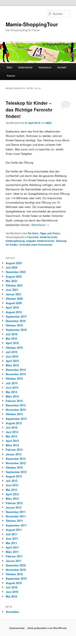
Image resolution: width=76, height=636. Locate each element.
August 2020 (14, 303)
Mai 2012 (11, 490)
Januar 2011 (13, 561)
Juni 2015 (12, 356)
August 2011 (14, 530)
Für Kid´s (33, 233)
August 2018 (14, 312)
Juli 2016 (11, 334)
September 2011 (16, 525)
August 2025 (14, 263)
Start (9, 67)
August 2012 (14, 476)
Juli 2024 (11, 267)
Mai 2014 (11, 392)
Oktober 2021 (14, 285)
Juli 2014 (11, 383)
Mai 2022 (11, 281)
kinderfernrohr (48, 237)
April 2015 (12, 361)
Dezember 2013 (16, 405)
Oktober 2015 (14, 348)
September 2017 (16, 316)
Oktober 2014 (14, 378)
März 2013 (12, 445)
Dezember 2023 (16, 272)
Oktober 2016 (14, 325)
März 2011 (12, 552)
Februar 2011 (14, 556)
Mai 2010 (11, 596)
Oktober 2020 (14, 299)
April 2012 (12, 494)
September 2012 (16, 472)
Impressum (45, 67)
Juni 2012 (12, 485)
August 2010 (14, 583)
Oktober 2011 (14, 521)
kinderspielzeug (15, 241)
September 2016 (16, 330)
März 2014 (12, 396)
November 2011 (16, 516)
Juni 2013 (12, 432)
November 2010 (16, 570)
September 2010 (16, 578)
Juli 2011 (11, 534)
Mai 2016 (11, 339)
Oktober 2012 (14, 467)
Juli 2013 (11, 427)
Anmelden (12, 612)
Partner (11, 75)
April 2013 (12, 441)
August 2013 (14, 423)
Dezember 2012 (16, 459)
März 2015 (12, 365)
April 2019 (12, 307)
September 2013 (16, 419)
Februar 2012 (14, 503)
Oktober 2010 (14, 574)
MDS (49, 123)
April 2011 (12, 547)
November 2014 (16, 374)
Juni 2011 (12, 539)
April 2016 (12, 343)
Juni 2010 (12, 592)
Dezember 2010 (16, 565)
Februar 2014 (14, 401)
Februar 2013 (14, 450)
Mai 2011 (11, 543)
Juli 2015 (11, 352)
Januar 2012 (13, 507)
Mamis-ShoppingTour (32, 24)
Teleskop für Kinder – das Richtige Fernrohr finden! (29, 109)
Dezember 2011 (16, 512)
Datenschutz (25, 67)
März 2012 (12, 499)
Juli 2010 (11, 587)
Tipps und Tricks (50, 233)
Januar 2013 (13, 454)
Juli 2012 (11, 481)
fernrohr (34, 237)
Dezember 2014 (16, 370)
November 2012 (16, 463)
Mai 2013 (11, 436)
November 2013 (16, 410)
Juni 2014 (12, 388)
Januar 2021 (13, 294)
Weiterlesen (40, 225)
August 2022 (14, 276)
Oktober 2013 (14, 414)
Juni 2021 (12, 290)
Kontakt (61, 67)
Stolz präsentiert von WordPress (47, 628)
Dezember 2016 (16, 321)
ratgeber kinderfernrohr (40, 241)
